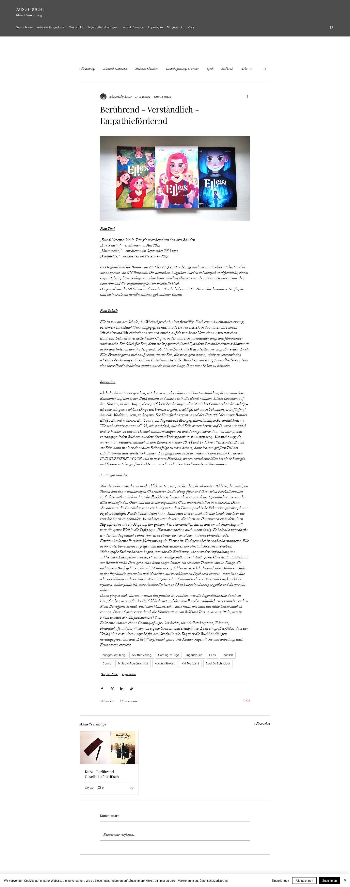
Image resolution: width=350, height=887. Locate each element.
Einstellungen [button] (280, 880)
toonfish (228, 655)
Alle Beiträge (87, 69)
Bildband (227, 69)
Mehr (244, 69)
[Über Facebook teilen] (102, 688)
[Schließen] (345, 880)
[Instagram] (332, 27)
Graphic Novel (109, 674)
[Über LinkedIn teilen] (122, 688)
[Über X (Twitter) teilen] (112, 688)
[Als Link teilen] (132, 688)
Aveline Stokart (165, 663)
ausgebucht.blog (114, 655)
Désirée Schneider (218, 663)
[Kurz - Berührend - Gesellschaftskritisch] (109, 747)
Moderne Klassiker (147, 69)
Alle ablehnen (304, 880)
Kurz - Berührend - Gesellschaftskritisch (102, 774)
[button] (265, 69)
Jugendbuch (194, 655)
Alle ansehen (262, 723)
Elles (212, 655)
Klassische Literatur (115, 69)
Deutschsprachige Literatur (182, 69)
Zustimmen (329, 880)
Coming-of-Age (168, 655)
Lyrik (210, 69)
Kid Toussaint (190, 663)
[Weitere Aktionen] (247, 96)
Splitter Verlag (141, 655)
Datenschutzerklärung (214, 880)
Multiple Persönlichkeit (133, 663)
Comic (107, 663)
